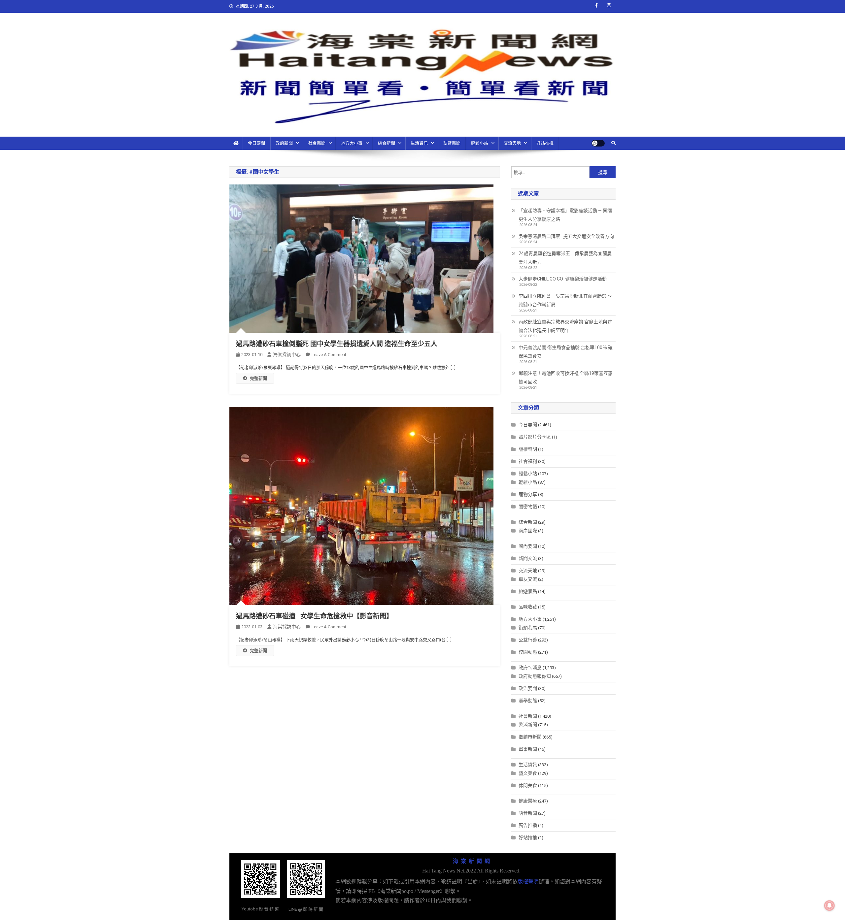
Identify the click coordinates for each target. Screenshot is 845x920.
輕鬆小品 (528, 482)
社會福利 (528, 461)
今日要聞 (256, 143)
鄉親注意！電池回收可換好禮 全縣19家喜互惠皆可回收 (566, 377)
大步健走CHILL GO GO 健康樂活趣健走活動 (563, 278)
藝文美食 (528, 773)
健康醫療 (528, 801)
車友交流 (528, 579)
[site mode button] (598, 143)
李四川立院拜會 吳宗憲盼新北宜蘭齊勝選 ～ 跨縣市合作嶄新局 (565, 300)
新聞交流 (528, 558)
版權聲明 (528, 449)
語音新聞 (451, 143)
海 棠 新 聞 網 (471, 861)
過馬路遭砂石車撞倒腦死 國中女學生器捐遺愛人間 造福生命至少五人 (336, 344)
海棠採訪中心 (287, 354)
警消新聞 (528, 724)
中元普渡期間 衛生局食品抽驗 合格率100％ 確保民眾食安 (566, 352)
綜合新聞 (386, 143)
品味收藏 (528, 606)
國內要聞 (528, 546)
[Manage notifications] (829, 905)
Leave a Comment (329, 354)
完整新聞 (258, 378)
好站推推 (545, 143)
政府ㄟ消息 (530, 667)
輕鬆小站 (479, 143)
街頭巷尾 (528, 627)
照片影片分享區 (535, 437)
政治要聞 (528, 688)
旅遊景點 (528, 591)
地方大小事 (351, 143)
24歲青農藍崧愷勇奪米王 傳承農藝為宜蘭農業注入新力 (565, 258)
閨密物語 (528, 506)
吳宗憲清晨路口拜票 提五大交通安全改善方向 (566, 236)
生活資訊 (419, 143)
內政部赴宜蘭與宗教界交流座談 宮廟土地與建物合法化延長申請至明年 (565, 326)
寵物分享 (528, 494)
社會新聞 (316, 143)
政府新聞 (284, 143)
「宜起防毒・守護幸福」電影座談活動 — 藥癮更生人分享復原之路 (565, 215)
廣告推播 (528, 825)
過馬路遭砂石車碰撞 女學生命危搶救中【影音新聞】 (314, 616)
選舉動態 (528, 700)
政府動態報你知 (535, 676)
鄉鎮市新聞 (530, 736)
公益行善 (528, 639)
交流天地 (512, 143)
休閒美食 (528, 785)
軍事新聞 (528, 749)
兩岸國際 (528, 530)
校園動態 (528, 652)
